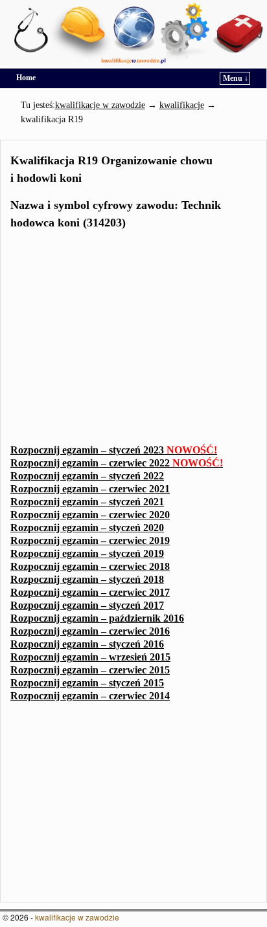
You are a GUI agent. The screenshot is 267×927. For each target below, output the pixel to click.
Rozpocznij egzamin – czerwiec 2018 (90, 566)
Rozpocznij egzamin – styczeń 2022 (87, 475)
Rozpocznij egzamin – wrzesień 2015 (90, 656)
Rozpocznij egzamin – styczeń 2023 (113, 449)
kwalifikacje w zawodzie (77, 916)
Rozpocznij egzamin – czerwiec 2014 (90, 695)
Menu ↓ (235, 78)
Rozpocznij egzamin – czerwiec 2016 (90, 631)
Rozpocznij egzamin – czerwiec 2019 (90, 540)
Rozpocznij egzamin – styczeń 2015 (87, 682)
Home (26, 77)
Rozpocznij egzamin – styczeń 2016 (87, 643)
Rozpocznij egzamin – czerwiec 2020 (90, 514)
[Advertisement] (133, 340)
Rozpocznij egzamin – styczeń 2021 (87, 501)
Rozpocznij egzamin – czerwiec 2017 (90, 592)
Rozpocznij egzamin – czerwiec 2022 (116, 462)
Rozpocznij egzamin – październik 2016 (97, 618)
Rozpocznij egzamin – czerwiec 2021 (90, 488)
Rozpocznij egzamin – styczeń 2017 (87, 605)
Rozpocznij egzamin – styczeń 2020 (87, 527)
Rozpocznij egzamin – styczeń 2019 (87, 553)
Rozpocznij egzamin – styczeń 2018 (87, 579)
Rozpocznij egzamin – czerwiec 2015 (90, 669)
